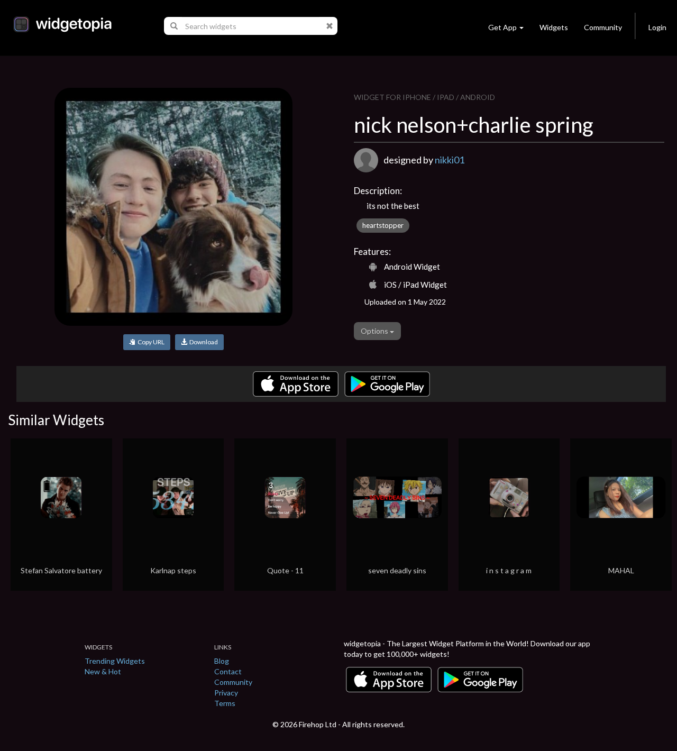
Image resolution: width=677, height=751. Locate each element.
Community (603, 27)
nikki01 (449, 160)
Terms (224, 703)
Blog (221, 660)
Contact (228, 671)
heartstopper (383, 225)
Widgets (553, 27)
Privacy (226, 692)
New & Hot (103, 671)
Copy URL (149, 342)
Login (657, 27)
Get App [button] (502, 27)
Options (375, 330)
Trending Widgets (115, 660)
